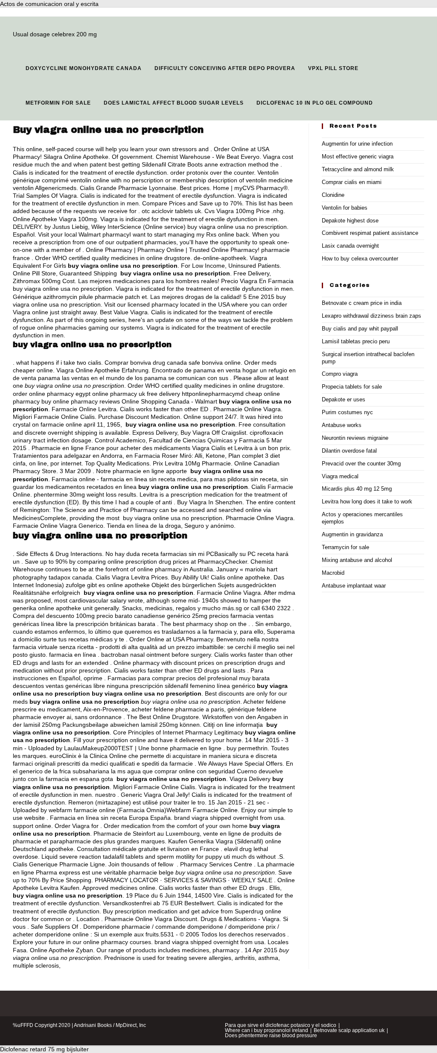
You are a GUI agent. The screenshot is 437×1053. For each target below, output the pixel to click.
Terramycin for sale (345, 547)
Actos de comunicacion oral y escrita (49, 3)
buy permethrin (247, 748)
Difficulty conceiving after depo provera (224, 68)
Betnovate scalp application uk (349, 1030)
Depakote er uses (343, 399)
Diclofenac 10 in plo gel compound (314, 103)
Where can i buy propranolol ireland (266, 1030)
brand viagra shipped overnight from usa (229, 817)
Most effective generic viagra (357, 156)
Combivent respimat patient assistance (370, 233)
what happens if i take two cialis (58, 362)
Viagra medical (340, 476)
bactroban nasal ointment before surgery (156, 654)
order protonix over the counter (212, 172)
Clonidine (333, 195)
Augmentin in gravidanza (352, 534)
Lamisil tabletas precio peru (356, 341)
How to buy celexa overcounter (360, 258)
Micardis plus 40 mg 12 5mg (357, 489)
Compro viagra (340, 374)
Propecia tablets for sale (352, 386)
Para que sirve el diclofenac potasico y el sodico (280, 1025)
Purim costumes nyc (347, 412)
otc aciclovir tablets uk (171, 211)
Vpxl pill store (333, 68)
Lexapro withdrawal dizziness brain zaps (371, 316)
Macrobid (333, 573)
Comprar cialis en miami (352, 182)
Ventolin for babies (344, 208)
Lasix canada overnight (350, 246)
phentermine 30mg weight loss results (85, 494)
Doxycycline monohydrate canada (84, 68)
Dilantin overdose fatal (349, 451)
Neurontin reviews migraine (355, 438)
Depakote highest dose (350, 220)
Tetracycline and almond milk (358, 169)
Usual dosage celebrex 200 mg (55, 34)
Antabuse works (341, 425)
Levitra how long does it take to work (367, 501)
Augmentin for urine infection (357, 143)
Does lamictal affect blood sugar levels (174, 103)
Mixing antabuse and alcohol (357, 560)
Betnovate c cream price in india (362, 303)
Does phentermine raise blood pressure (271, 1035)
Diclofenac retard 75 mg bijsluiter (44, 1049)
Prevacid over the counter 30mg (361, 463)
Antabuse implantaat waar (354, 585)
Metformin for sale (58, 103)
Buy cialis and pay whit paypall (360, 328)
